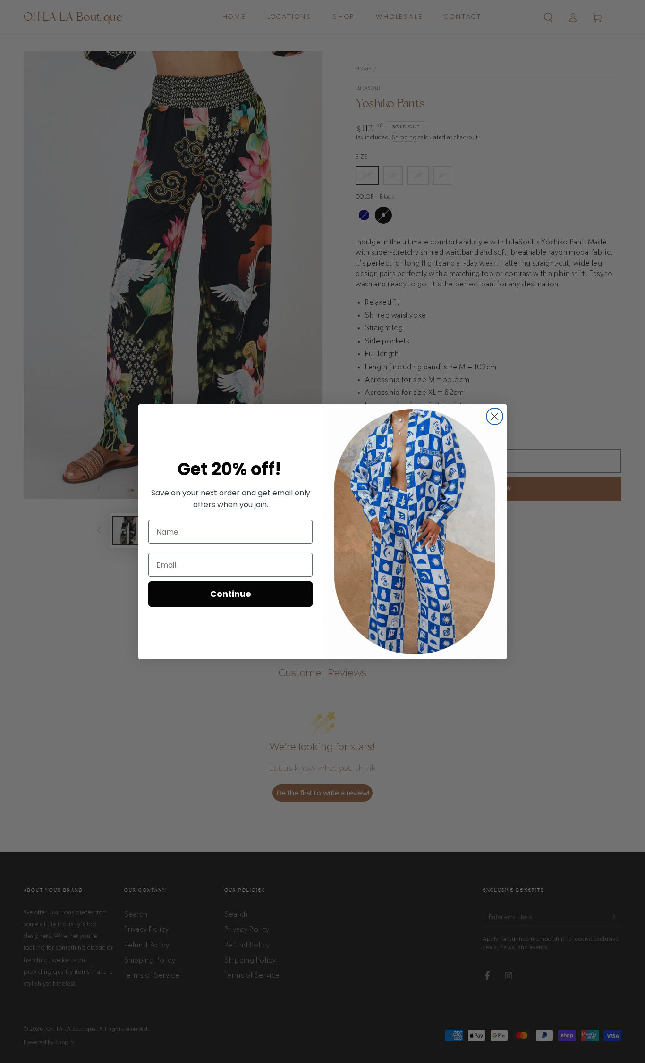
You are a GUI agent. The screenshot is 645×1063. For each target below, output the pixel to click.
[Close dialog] (494, 416)
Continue (230, 594)
